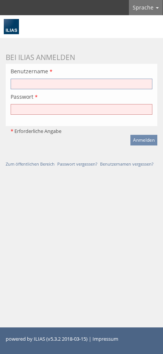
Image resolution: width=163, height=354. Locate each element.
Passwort (24, 96)
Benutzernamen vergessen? (127, 164)
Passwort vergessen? (77, 164)
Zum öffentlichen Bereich (30, 164)
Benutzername (31, 71)
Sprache (144, 7)
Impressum (105, 339)
